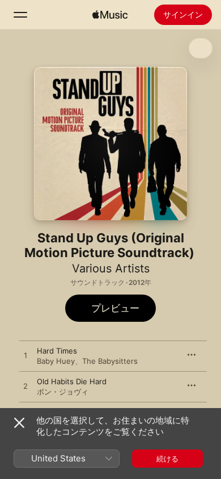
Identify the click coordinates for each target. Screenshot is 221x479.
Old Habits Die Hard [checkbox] (72, 381)
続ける (167, 458)
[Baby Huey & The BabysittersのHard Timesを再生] (25, 356)
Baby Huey (56, 360)
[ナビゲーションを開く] (20, 14)
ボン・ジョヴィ (62, 391)
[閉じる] (19, 423)
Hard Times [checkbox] (57, 350)
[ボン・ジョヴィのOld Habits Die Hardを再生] (25, 386)
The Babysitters (110, 360)
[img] (110, 15)
